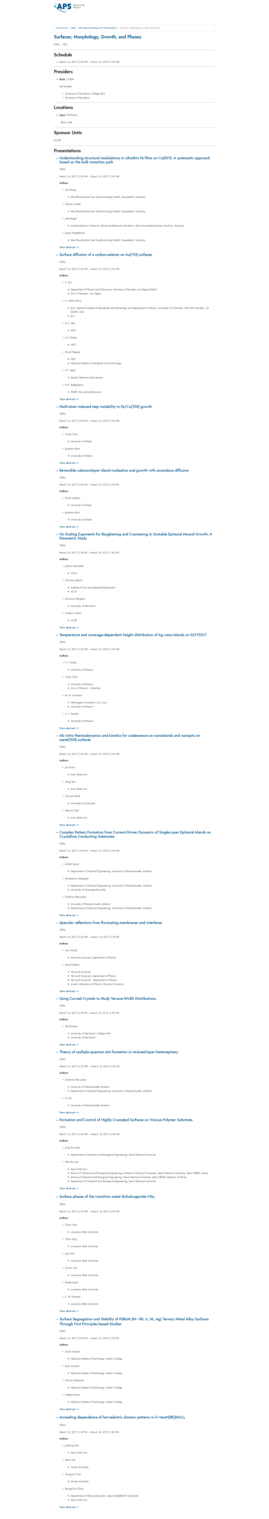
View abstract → (69, 247)
